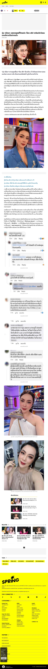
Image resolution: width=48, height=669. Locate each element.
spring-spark (35, 615)
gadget (4, 611)
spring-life (19, 621)
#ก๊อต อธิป (13, 561)
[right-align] (43, 2)
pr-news (19, 612)
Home (3, 6)
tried (33, 612)
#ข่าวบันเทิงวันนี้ (29, 561)
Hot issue (12, 6)
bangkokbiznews (6, 646)
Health (33, 603)
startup (4, 609)
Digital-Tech (4, 603)
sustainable (5, 620)
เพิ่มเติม (4, 655)
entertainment (20, 615)
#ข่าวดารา (5, 564)
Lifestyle (19, 620)
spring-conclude (36, 611)
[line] (10, 64)
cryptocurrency (6, 627)
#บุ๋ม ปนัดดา (5, 561)
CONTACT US (35, 621)
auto (3, 606)
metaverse (4, 608)
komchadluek (5, 643)
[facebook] (5, 64)
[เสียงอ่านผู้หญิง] (15, 11)
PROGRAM (34, 608)
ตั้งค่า (4, 660)
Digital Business (5, 623)
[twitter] (7, 64)
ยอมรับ (3, 658)
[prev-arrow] (44, 524)
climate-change (6, 615)
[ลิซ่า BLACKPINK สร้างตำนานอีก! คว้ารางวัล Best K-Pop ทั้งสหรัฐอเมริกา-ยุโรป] (24, 530)
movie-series (20, 623)
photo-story (20, 609)
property (4, 626)
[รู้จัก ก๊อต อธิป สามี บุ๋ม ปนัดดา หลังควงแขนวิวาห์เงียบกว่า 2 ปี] (8, 530)
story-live (34, 618)
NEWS (7, 6)
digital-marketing (6, 624)
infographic (20, 611)
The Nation (4, 638)
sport (18, 606)
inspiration (19, 624)
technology (5, 605)
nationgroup (5, 640)
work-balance (20, 626)
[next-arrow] (45, 524)
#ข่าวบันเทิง (21, 561)
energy (3, 617)
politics (19, 614)
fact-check (20, 608)
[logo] (5, 2)
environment (5, 618)
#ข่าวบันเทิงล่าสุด (40, 561)
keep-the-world (36, 614)
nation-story (20, 617)
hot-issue (19, 605)
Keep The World (6, 614)
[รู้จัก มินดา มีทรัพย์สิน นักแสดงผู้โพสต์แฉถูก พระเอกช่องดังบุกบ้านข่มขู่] (39, 530)
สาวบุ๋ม (21, 93)
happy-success (35, 609)
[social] (2, 597)
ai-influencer (35, 617)
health (33, 605)
